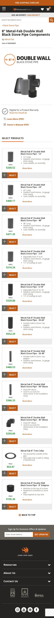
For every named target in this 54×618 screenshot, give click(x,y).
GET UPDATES (41, 534)
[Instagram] (17, 609)
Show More (27, 168)
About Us (9, 573)
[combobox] (27, 19)
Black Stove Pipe (11, 25)
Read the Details (17, 112)
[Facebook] (36, 609)
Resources (10, 564)
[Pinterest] (30, 609)
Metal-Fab (9, 39)
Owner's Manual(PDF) (18, 124)
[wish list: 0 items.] (42, 9)
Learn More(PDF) (15, 119)
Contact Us (11, 581)
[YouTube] (24, 609)
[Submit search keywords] (51, 19)
